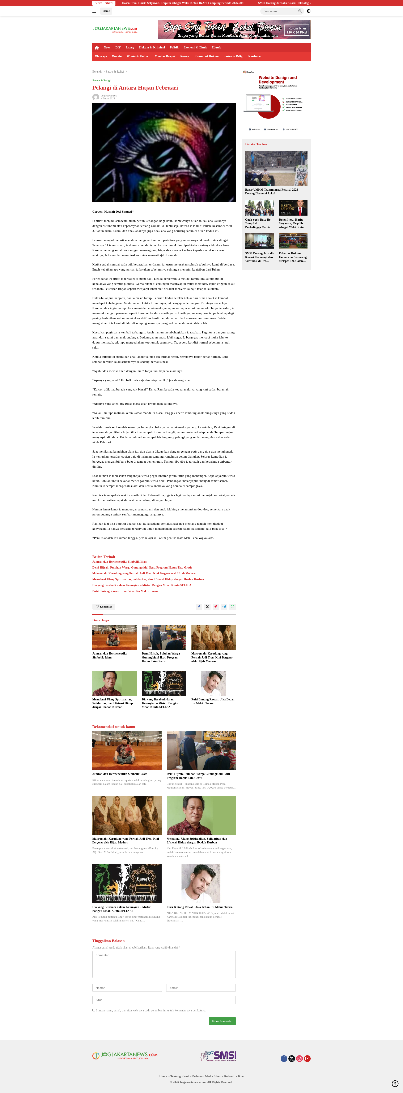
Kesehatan (255, 56)
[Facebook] (284, 1059)
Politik (174, 47)
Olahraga (101, 56)
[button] (300, 11)
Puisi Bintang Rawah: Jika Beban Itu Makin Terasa (125, 591)
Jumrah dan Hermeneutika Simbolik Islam (119, 561)
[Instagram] (299, 1059)
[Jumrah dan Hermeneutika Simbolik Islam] (114, 637)
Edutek (216, 47)
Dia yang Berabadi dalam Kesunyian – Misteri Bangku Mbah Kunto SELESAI (142, 585)
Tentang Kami (179, 1076)
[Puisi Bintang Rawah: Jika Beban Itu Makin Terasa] (213, 683)
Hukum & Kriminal (152, 47)
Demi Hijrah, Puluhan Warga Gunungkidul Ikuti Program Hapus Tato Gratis (142, 567)
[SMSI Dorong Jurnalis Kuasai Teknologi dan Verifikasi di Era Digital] (259, 241)
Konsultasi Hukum (207, 56)
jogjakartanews (109, 95)
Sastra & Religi (233, 56)
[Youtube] (307, 1059)
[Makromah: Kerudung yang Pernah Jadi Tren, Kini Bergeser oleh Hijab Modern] (213, 637)
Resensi (185, 56)
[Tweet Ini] (207, 607)
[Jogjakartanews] (115, 29)
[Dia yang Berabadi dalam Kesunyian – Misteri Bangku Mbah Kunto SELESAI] (164, 683)
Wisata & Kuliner (138, 56)
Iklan (241, 1076)
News (107, 47)
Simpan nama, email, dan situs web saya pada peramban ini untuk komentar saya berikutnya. (151, 1010)
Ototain (117, 56)
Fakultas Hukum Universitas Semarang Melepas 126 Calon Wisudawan (293, 257)
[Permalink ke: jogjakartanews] (95, 96)
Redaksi (229, 1076)
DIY (118, 47)
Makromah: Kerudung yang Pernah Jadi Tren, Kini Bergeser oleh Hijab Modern (144, 573)
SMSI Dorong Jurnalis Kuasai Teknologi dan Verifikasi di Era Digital (241, 3)
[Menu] (95, 11)
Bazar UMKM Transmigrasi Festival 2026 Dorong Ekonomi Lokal (271, 191)
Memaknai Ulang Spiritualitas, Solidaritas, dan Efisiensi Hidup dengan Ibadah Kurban (148, 579)
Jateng (130, 47)
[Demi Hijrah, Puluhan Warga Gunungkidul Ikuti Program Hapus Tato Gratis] (164, 637)
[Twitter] (291, 1059)
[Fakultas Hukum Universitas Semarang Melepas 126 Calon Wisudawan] (293, 241)
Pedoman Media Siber (206, 1076)
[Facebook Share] (199, 607)
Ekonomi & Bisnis (195, 47)
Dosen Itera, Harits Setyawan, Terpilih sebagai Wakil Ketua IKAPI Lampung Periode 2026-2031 (122, 3)
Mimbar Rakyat (165, 56)
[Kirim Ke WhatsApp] (232, 607)
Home (106, 10)
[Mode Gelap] (308, 11)
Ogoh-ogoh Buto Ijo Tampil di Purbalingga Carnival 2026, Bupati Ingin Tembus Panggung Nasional (259, 223)
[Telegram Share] (224, 607)
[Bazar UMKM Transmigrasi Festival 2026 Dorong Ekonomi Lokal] (276, 168)
